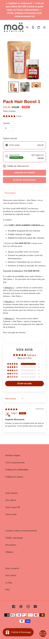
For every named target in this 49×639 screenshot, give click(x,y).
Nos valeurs (10, 500)
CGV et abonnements (15, 462)
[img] (11, 409)
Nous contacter (12, 568)
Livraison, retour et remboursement (21, 530)
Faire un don (10, 514)
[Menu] (44, 27)
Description (10, 193)
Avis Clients (10, 575)
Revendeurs (10, 545)
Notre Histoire (11, 493)
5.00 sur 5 (31, 355)
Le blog (8, 582)
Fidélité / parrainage (14, 538)
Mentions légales (12, 455)
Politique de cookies (14, 477)
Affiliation (9, 552)
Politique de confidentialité (16, 469)
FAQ (7, 589)
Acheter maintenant (24, 180)
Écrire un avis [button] (24, 383)
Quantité (6, 123)
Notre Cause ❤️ (12, 507)
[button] (9, 116)
